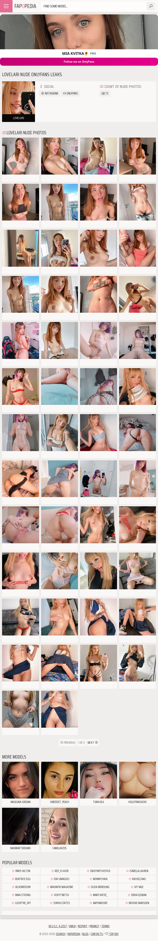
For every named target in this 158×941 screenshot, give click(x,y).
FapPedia (25, 6)
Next (91, 742)
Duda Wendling (99, 887)
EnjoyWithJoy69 (100, 871)
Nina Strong (23, 895)
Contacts (97, 933)
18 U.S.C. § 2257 (58, 926)
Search (60, 933)
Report (82, 926)
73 (106, 93)
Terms (105, 926)
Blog (85, 933)
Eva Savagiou (61, 879)
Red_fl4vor (61, 871)
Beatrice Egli (22, 879)
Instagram (51, 93)
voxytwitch (61, 895)
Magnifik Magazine (61, 887)
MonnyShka (99, 879)
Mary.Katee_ (100, 895)
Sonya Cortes (61, 903)
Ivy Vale (138, 887)
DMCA (72, 926)
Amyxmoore (99, 903)
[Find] (151, 6)
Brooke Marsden (138, 903)
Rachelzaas (138, 879)
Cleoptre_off (22, 903)
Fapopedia (73, 933)
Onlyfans (72, 93)
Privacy (94, 926)
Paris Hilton (22, 871)
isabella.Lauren (138, 871)
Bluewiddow (22, 887)
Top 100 (113, 933)
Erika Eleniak (139, 895)
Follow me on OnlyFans (79, 61)
